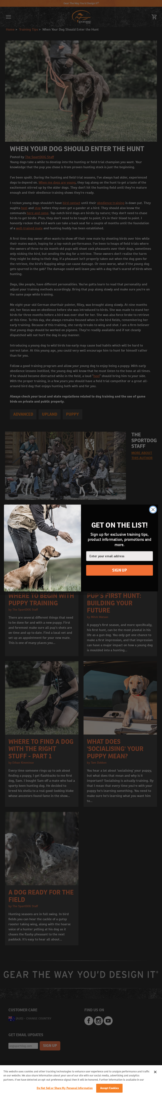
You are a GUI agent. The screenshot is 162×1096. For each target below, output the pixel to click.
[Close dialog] (153, 509)
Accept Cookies (109, 1088)
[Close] (155, 1072)
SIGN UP (119, 570)
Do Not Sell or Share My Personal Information (65, 1088)
